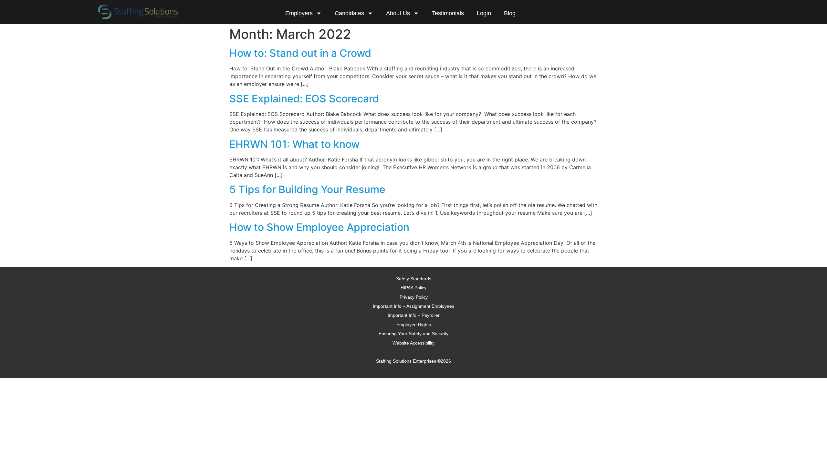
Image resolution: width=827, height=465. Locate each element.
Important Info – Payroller (414, 315)
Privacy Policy (414, 297)
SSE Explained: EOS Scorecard (304, 98)
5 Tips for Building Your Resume (307, 189)
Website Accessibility (413, 343)
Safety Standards (413, 278)
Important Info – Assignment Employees (413, 306)
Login (484, 13)
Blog (510, 13)
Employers (299, 13)
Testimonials (448, 13)
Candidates (349, 13)
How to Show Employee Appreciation (319, 227)
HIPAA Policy (413, 287)
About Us (398, 13)
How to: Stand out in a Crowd (300, 53)
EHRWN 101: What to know (294, 144)
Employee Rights (413, 324)
